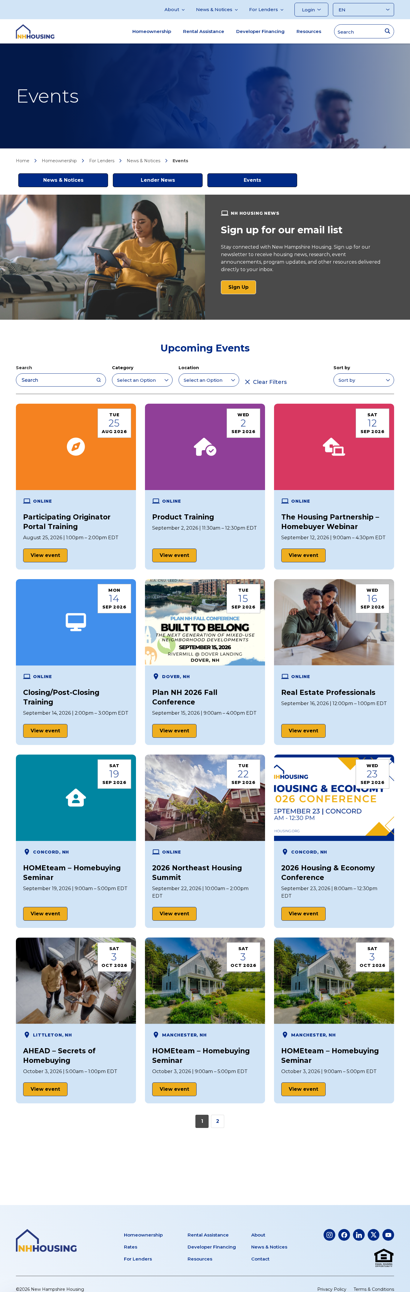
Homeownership (151, 31)
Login (308, 10)
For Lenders (263, 9)
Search (24, 367)
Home (22, 160)
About (171, 9)
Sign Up (242, 289)
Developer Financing (260, 31)
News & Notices (214, 9)
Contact (260, 1259)
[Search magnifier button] (387, 31)
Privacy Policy (331, 1289)
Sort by (341, 367)
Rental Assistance (203, 31)
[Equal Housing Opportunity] (384, 1258)
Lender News (158, 180)
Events (252, 180)
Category (122, 367)
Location (189, 367)
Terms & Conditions (374, 1289)
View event (45, 555)
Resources (309, 31)
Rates (130, 1247)
